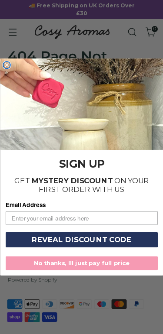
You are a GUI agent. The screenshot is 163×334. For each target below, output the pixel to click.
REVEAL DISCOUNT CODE (82, 240)
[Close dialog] (6, 65)
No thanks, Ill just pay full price (81, 262)
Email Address (26, 205)
